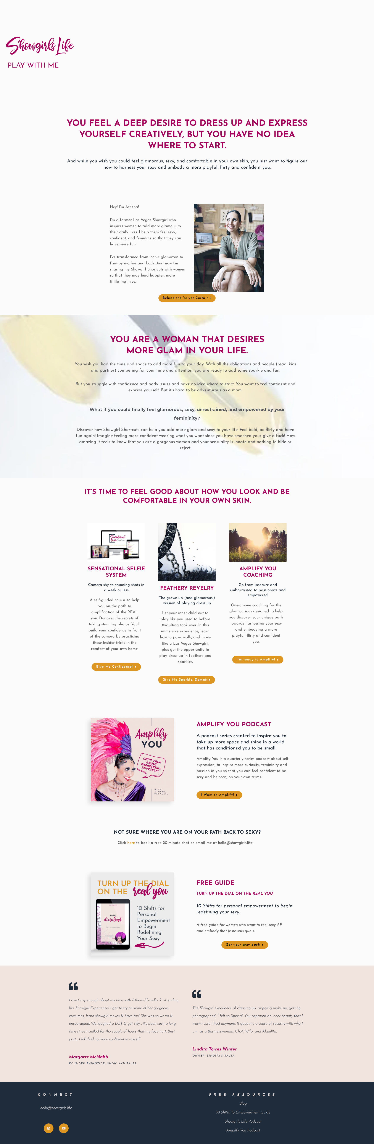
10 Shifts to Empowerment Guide (243, 1113)
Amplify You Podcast (243, 1131)
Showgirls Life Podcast (243, 1122)
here (131, 843)
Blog (243, 1104)
